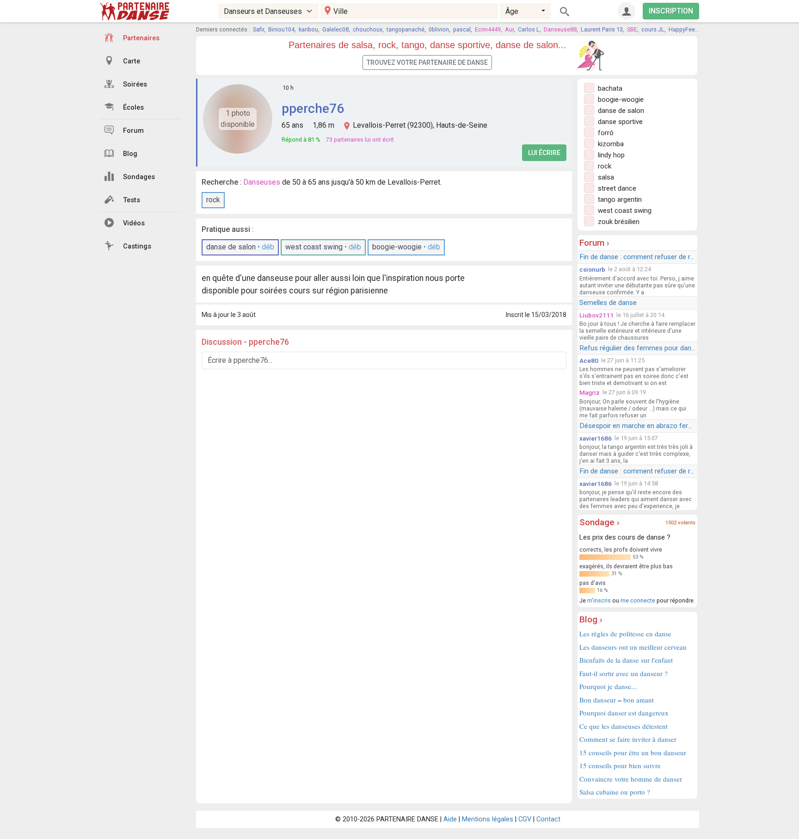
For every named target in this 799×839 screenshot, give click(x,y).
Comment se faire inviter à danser (627, 739)
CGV (524, 819)
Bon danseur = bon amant (616, 699)
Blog (130, 154)
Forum (133, 131)
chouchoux (367, 29)
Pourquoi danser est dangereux (624, 712)
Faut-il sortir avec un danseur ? (623, 673)
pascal (462, 29)
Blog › (590, 619)
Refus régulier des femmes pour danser (640, 348)
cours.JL (652, 29)
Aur (509, 29)
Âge (511, 11)
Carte (131, 61)
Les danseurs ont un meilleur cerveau (633, 647)
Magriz (589, 392)
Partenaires (141, 38)
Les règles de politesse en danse (625, 633)
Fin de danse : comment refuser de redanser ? (649, 257)
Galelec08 (335, 29)
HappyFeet (683, 29)
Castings (137, 246)
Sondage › (599, 522)
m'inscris (599, 600)
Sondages (139, 177)
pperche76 (313, 108)
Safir (258, 29)
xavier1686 (595, 438)
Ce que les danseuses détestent (623, 726)
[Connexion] (626, 11)
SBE (632, 29)
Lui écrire (544, 152)
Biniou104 (281, 29)
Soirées (135, 84)
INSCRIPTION (671, 10)
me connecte (638, 600)
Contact (548, 819)
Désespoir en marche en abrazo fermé (638, 426)
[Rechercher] (564, 11)
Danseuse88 (560, 29)
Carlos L (529, 29)
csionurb (592, 269)
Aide (450, 819)
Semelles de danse (608, 302)
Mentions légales (487, 819)
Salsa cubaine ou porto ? (614, 791)
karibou (308, 29)
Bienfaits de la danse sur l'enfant (626, 660)
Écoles (133, 108)
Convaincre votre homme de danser (630, 778)
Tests (131, 200)
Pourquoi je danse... (608, 686)
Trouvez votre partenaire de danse (427, 62)
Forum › (594, 242)
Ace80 (588, 360)
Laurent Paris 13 (602, 29)
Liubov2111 (596, 315)
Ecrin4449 (488, 29)
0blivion (439, 29)
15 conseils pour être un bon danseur (632, 752)
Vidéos (134, 223)
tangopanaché (405, 29)
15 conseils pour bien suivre (620, 765)
